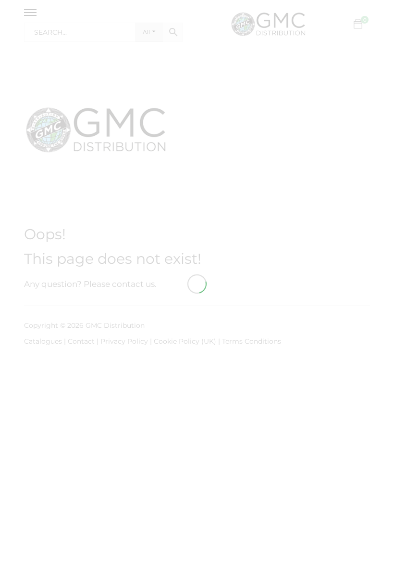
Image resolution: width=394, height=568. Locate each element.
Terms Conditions (251, 341)
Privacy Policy (124, 341)
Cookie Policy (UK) (185, 341)
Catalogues (43, 341)
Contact (82, 341)
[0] (358, 24)
